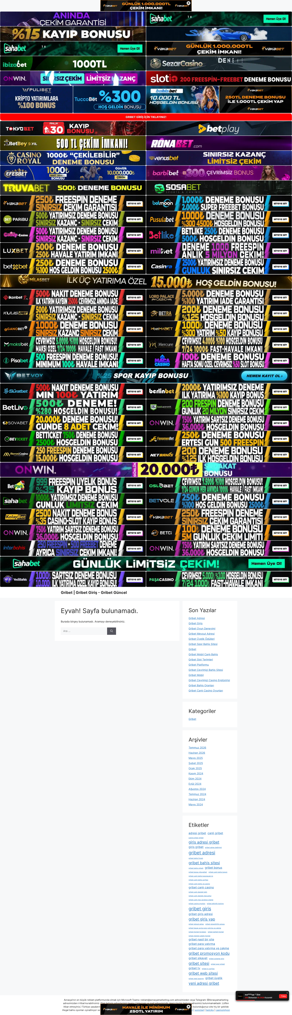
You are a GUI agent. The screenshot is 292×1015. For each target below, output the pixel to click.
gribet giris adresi (201, 914)
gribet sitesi (199, 963)
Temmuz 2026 (197, 747)
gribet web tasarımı (196, 979)
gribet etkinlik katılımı (215, 904)
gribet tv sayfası (208, 969)
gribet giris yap (202, 919)
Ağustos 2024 (197, 789)
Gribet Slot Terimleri (201, 659)
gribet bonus (213, 867)
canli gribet (215, 833)
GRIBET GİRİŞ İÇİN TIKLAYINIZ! (146, 117)
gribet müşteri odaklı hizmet (199, 936)
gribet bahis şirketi (196, 868)
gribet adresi (202, 852)
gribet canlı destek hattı (198, 892)
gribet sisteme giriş (216, 959)
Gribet (192, 649)
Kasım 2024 (196, 773)
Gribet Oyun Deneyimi (202, 628)
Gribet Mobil (196, 675)
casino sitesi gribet (196, 838)
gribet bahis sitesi (204, 862)
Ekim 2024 (195, 778)
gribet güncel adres (196, 924)
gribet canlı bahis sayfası (198, 880)
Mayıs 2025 (196, 758)
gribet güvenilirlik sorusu (215, 924)
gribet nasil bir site (201, 939)
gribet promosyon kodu (209, 953)
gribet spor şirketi (218, 964)
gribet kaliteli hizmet (216, 932)
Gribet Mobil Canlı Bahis (203, 654)
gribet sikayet (198, 958)
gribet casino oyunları (197, 904)
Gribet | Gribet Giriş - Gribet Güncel (94, 592)
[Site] (73, 203)
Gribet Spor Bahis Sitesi (203, 644)
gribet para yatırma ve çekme (209, 948)
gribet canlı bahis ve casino (199, 884)
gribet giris (200, 908)
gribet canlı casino (201, 887)
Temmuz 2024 (197, 794)
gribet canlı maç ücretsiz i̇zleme (201, 900)
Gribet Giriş (196, 623)
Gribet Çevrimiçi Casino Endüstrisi (209, 680)
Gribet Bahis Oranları (201, 685)
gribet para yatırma (202, 944)
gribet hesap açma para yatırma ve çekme (205, 928)
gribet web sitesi (203, 973)
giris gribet (196, 847)
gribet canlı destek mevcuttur (200, 896)
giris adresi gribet (204, 842)
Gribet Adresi (197, 618)
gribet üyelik (213, 978)
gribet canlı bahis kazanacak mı (201, 876)
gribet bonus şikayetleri (198, 872)
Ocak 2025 (195, 768)
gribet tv (194, 968)
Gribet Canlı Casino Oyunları (206, 690)
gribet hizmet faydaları (197, 932)
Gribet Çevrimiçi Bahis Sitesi (206, 669)
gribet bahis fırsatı (196, 858)
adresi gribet (197, 833)
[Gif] (146, 282)
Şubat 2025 (196, 763)
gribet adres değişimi (213, 847)
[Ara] (111, 631)
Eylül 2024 (195, 783)
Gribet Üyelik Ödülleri (202, 638)
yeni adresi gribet (204, 983)
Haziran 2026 (197, 752)
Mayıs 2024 (196, 804)
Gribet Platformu (199, 664)
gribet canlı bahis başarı (218, 872)
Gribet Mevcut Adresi (202, 633)
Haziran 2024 (197, 799)
